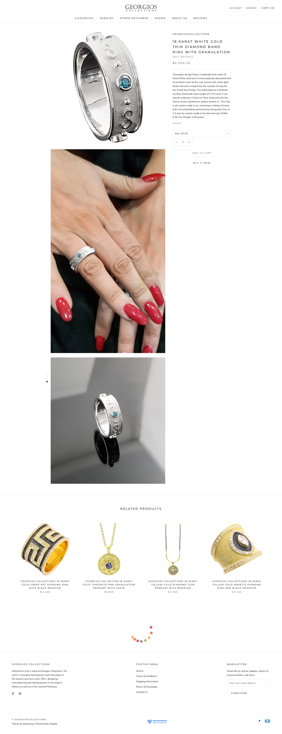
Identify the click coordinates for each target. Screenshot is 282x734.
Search (251, 8)
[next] (273, 554)
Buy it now (202, 163)
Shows (160, 18)
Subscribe (239, 693)
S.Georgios (84, 18)
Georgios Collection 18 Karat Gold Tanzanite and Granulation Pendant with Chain (109, 584)
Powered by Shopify (46, 723)
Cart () (268, 7)
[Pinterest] (192, 123)
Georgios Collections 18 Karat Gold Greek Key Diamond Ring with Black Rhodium (45, 584)
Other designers (134, 18)
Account (235, 8)
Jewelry (107, 18)
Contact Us (142, 692)
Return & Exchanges (146, 686)
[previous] (9, 554)
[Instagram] (20, 693)
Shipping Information (147, 681)
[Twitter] (188, 123)
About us (179, 18)
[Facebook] (184, 123)
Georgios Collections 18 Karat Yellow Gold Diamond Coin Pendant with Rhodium (172, 584)
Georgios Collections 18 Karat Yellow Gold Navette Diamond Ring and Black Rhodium (236, 584)
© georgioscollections (29, 719)
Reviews (200, 18)
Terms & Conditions (146, 676)
